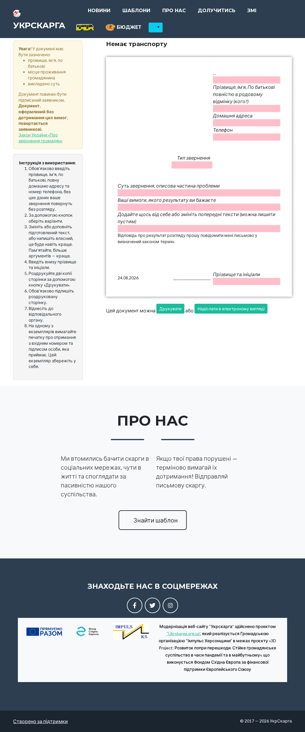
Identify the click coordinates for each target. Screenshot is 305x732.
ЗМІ (251, 10)
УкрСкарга (39, 25)
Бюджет (128, 27)
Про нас (174, 10)
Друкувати (170, 308)
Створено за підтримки (40, 721)
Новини (99, 10)
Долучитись (216, 10)
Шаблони (136, 10)
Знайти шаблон (155, 520)
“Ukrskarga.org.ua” (183, 633)
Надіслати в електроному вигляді (230, 308)
